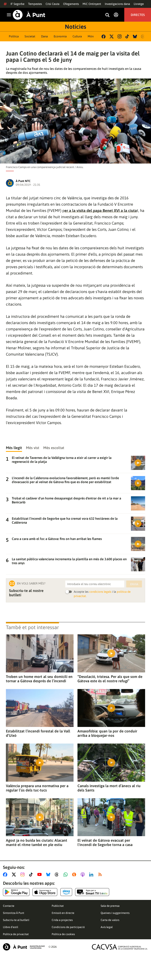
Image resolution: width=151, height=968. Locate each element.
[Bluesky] (135, 36)
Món (91, 36)
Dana (44, 36)
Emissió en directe (63, 912)
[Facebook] (103, 36)
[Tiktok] (127, 36)
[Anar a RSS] (101, 874)
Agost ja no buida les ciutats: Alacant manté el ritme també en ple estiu (36, 842)
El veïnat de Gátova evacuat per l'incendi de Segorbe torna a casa (105, 842)
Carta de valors (110, 920)
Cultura (77, 36)
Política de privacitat (16, 934)
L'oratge (139, 4)
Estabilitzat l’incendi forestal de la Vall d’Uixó (38, 733)
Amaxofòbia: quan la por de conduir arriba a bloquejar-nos (107, 733)
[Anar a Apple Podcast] (83, 874)
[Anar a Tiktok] (31, 874)
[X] (112, 36)
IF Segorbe (17, 4)
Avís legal (107, 927)
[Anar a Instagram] (23, 874)
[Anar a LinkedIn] (92, 874)
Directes (138, 15)
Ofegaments (71, 4)
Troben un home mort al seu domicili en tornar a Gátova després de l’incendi (39, 678)
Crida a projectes (62, 920)
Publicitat (58, 905)
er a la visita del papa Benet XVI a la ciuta (100, 210)
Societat (30, 36)
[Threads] (143, 36)
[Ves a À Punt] (29, 15)
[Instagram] (120, 36)
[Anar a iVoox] (75, 874)
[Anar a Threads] (58, 874)
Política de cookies (63, 934)
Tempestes (35, 4)
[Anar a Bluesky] (49, 874)
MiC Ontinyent (92, 4)
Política (14, 36)
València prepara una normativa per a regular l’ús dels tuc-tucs (37, 788)
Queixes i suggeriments (115, 912)
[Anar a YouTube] (40, 874)
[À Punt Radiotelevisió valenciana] (24, 946)
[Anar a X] (14, 874)
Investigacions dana (117, 4)
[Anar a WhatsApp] (66, 874)
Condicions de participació (68, 927)
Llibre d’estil (10, 927)
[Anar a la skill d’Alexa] (66, 892)
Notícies (75, 26)
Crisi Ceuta (52, 4)
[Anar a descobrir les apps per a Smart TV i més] (92, 892)
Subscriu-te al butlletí (16, 920)
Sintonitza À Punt (13, 912)
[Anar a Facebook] (6, 874)
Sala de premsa (110, 905)
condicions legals (100, 591)
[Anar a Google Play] (16, 892)
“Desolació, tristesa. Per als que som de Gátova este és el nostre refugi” (109, 678)
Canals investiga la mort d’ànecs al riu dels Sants (109, 788)
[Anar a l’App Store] (44, 892)
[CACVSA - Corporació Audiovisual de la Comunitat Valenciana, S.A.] (119, 946)
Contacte (8, 905)
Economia (60, 36)
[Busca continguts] (107, 15)
